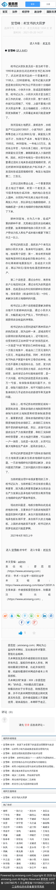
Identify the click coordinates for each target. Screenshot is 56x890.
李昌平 (6, 831)
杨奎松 (33, 831)
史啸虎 (33, 843)
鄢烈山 (33, 814)
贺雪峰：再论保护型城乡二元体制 (19, 779)
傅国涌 (46, 814)
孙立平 (33, 867)
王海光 (46, 831)
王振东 (46, 839)
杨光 (45, 867)
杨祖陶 (46, 822)
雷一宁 (46, 847)
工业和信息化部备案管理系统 (28, 886)
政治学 (38, 11)
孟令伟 (33, 847)
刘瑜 (5, 855)
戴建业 (46, 826)
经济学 (26, 11)
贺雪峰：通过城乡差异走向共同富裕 (20, 770)
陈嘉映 (6, 818)
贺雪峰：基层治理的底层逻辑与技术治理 (22, 753)
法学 (14, 11)
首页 (4, 11)
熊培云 (46, 843)
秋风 (5, 847)
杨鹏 (18, 835)
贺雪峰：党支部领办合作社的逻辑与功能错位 (25, 762)
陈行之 (19, 810)
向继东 (19, 826)
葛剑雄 (19, 855)
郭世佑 (19, 839)
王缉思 (46, 835)
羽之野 (6, 867)
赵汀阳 (33, 826)
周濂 (5, 835)
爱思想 (10, 5)
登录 (27, 725)
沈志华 (6, 826)
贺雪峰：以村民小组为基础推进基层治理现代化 (26, 748)
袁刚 (18, 859)
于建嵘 (33, 818)
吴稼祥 (46, 855)
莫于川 (46, 863)
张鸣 (18, 831)
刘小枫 (19, 847)
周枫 (5, 851)
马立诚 (33, 822)
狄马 (5, 843)
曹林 (18, 814)
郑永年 (33, 810)
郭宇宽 (19, 822)
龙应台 (46, 810)
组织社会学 (37, 575)
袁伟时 (19, 843)
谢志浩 (19, 867)
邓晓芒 (33, 835)
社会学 (25, 575)
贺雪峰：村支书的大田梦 (15, 797)
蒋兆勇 (19, 851)
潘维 (18, 863)
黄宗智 (19, 818)
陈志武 (46, 818)
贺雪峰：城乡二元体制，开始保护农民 (21, 775)
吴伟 (32, 851)
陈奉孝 (6, 839)
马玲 (32, 839)
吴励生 (46, 859)
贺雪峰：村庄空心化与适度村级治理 (20, 783)
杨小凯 (33, 859)
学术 (16, 575)
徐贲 (5, 822)
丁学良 (6, 814)
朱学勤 (6, 863)
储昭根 (33, 855)
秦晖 (5, 810)
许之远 (6, 859)
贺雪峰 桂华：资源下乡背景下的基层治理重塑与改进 (28, 744)
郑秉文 (33, 863)
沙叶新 (46, 851)
